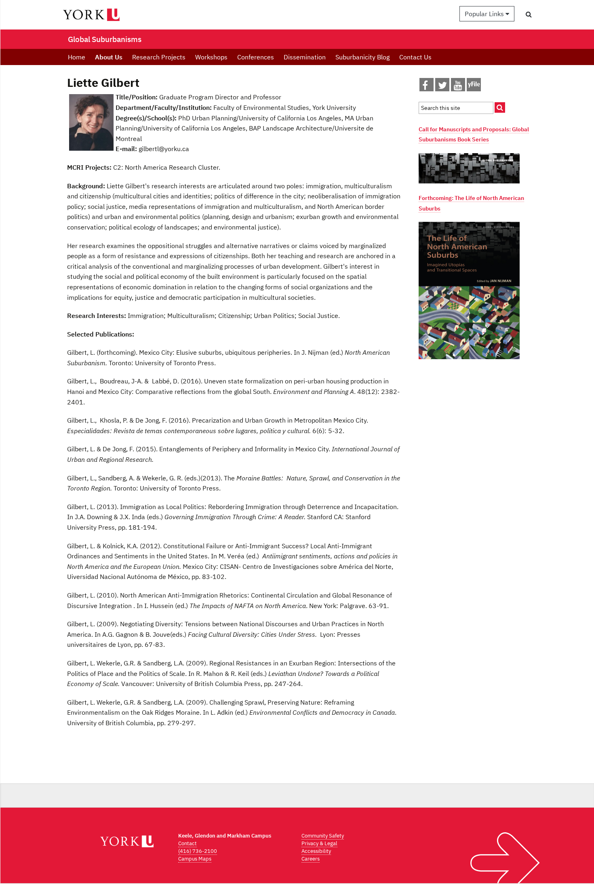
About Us (108, 57)
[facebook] (425, 87)
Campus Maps (194, 858)
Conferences (255, 57)
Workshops (211, 57)
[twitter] (442, 87)
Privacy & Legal (319, 843)
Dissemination (305, 57)
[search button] (529, 14)
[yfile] (474, 88)
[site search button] (500, 107)
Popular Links (485, 14)
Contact (187, 843)
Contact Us (415, 57)
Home (76, 57)
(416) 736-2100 (197, 851)
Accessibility (316, 851)
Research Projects (158, 57)
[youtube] (458, 87)
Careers (310, 858)
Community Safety (322, 835)
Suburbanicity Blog (362, 57)
